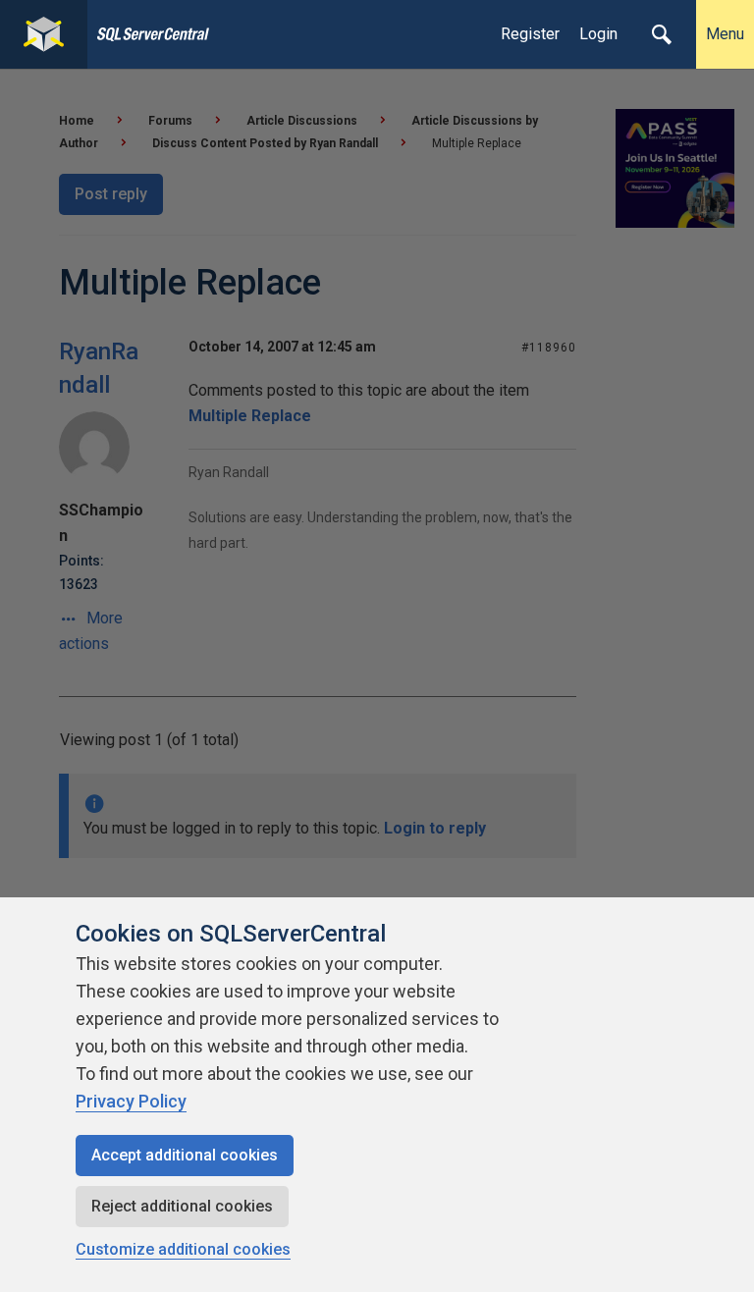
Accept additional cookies (184, 1155)
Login (598, 34)
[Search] (661, 34)
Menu (725, 34)
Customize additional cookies (183, 1249)
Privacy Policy (131, 1101)
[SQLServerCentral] (43, 34)
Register (530, 34)
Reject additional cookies (182, 1206)
